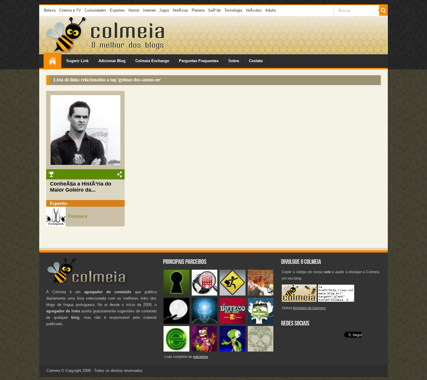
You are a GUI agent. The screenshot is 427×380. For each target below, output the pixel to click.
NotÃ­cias (180, 10)
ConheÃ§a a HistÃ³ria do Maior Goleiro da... (80, 187)
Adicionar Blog (111, 61)
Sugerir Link (77, 61)
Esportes (117, 10)
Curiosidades (95, 10)
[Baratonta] (205, 350)
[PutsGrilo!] (232, 350)
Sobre (233, 61)
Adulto (270, 10)
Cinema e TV (70, 10)
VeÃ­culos (254, 10)
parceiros (200, 357)
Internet (149, 10)
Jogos (164, 10)
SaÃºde (214, 10)
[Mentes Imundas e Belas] (176, 322)
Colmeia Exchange (152, 61)
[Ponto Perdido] (176, 294)
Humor (133, 10)
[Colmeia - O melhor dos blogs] (66, 52)
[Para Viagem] (232, 294)
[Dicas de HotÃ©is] (205, 294)
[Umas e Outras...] (261, 350)
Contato (256, 61)
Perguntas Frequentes (198, 61)
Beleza (49, 10)
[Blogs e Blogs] (176, 350)
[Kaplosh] (261, 294)
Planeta (198, 10)
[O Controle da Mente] (205, 322)
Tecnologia (233, 10)
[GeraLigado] (261, 322)
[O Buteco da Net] (232, 322)
